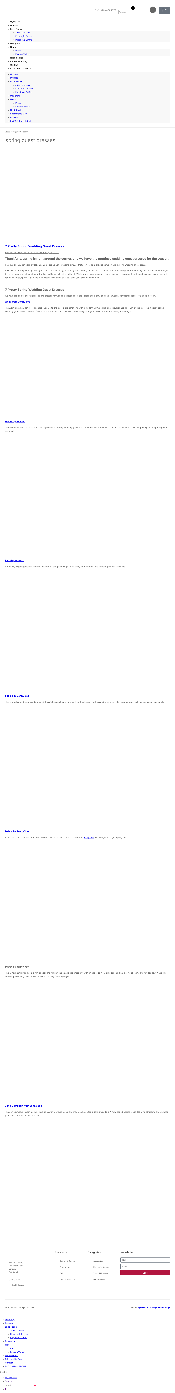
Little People (16, 29)
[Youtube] (141, 1281)
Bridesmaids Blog (18, 61)
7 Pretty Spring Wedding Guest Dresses (34, 246)
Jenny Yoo (89, 837)
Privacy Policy (65, 1267)
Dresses (14, 25)
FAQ (61, 1273)
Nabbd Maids (16, 57)
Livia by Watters (14, 560)
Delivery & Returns (67, 1261)
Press (18, 50)
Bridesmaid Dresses (101, 1267)
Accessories (98, 1261)
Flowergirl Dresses (24, 36)
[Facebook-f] (123, 1281)
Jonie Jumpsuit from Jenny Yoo (23, 1105)
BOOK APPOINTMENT (20, 68)
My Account (11, 1377)
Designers (15, 43)
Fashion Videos (22, 54)
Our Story (15, 22)
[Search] (35, 1385)
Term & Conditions (67, 1279)
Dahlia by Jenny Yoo (17, 831)
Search (8, 1381)
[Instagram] (158, 1281)
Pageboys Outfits (23, 39)
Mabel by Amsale (15, 421)
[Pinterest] (149, 1281)
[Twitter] (132, 1281)
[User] (153, 10)
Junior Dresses (22, 32)
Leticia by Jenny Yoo (17, 695)
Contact (14, 65)
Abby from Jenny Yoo (17, 301)
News (13, 47)
